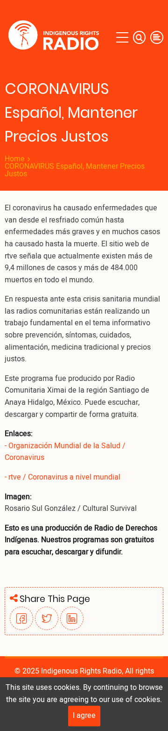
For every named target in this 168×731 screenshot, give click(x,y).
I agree (84, 715)
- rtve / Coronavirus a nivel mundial (62, 477)
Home (15, 159)
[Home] (56, 37)
